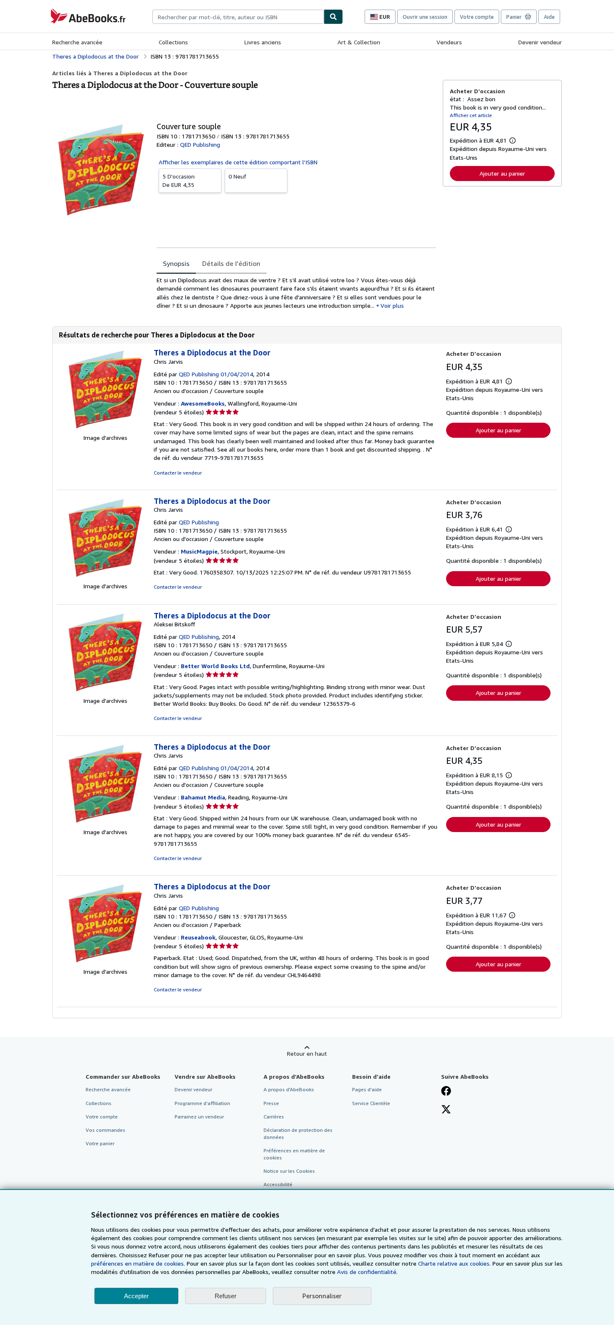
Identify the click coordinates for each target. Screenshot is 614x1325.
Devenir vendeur (540, 42)
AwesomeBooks (203, 403)
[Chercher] (333, 17)
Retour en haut (307, 1053)
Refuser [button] (225, 1295)
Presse (271, 1103)
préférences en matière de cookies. (138, 1263)
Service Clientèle (371, 1103)
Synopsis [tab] (176, 263)
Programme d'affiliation (202, 1103)
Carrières (274, 1116)
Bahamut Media (203, 797)
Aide (549, 16)
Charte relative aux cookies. (455, 1263)
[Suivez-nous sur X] (446, 1110)
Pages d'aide (367, 1089)
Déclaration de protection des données (298, 1133)
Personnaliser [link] (322, 1295)
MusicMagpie (199, 551)
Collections (173, 42)
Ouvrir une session (425, 16)
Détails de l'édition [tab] (231, 263)
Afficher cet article (471, 115)
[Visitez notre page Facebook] (446, 1092)
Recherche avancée (77, 42)
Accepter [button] (136, 1295)
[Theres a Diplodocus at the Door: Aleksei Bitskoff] (105, 692)
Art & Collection (358, 42)
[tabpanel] (296, 293)
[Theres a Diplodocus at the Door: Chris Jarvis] (105, 429)
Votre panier (100, 1143)
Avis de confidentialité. (367, 1271)
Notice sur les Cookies (289, 1171)
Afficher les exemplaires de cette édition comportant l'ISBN (238, 162)
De (178, 180)
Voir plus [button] (392, 305)
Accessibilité (278, 1184)
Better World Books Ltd (215, 665)
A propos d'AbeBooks (289, 1089)
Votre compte (477, 16)
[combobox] (238, 17)
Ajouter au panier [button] (502, 173)
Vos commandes (105, 1130)
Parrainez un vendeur (199, 1116)
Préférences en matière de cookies (294, 1154)
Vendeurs (449, 42)
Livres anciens (262, 42)
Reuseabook (198, 937)
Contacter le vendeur (178, 473)
